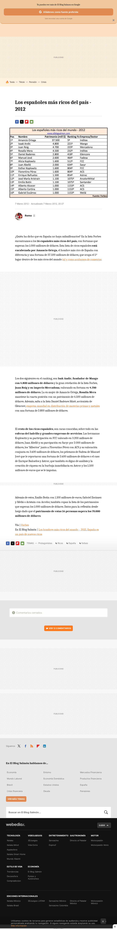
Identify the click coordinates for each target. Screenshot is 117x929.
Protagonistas (45, 543)
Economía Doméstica (53, 778)
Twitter (22, 122)
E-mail (31, 122)
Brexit (10, 785)
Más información (19, 925)
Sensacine (54, 840)
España (72, 543)
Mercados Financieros (91, 772)
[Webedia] (15, 824)
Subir (102, 825)
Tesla (12, 82)
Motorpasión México (97, 902)
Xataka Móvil (13, 845)
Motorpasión (97, 840)
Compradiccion (14, 881)
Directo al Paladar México (78, 902)
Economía (11, 772)
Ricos (60, 543)
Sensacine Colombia (58, 905)
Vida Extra (32, 845)
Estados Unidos (51, 785)
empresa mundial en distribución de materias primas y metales (63, 406)
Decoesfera (12, 876)
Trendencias (12, 871)
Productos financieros (91, 778)
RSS (31, 745)
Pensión (33, 82)
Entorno (47, 772)
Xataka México (14, 901)
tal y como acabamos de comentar (81, 259)
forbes (85, 543)
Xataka (10, 840)
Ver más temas (16, 799)
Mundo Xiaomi (13, 859)
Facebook (17, 122)
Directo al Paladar (78, 840)
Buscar (106, 812)
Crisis (43, 82)
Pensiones (85, 791)
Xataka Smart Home (16, 854)
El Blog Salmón (35, 871)
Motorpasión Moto (100, 845)
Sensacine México (57, 901)
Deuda (46, 791)
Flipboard (26, 122)
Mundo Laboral (14, 778)
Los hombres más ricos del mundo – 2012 (62, 529)
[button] (30, 215)
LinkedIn (44, 745)
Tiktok (22, 82)
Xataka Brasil (13, 905)
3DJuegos (32, 840)
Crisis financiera (15, 791)
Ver (60, 628)
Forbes (25, 525)
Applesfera (12, 849)
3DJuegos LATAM (36, 901)
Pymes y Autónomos (33, 877)
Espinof (52, 845)
